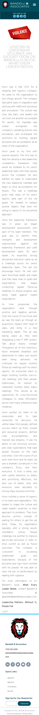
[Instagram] (17, 16)
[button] (34, 4)
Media (11, 682)
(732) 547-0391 (11, 649)
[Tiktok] (28, 664)
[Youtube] (24, 16)
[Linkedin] (14, 16)
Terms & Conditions (14, 713)
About (11, 678)
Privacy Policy (27, 713)
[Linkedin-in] (7, 664)
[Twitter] (21, 16)
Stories (12, 686)
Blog (10, 691)
